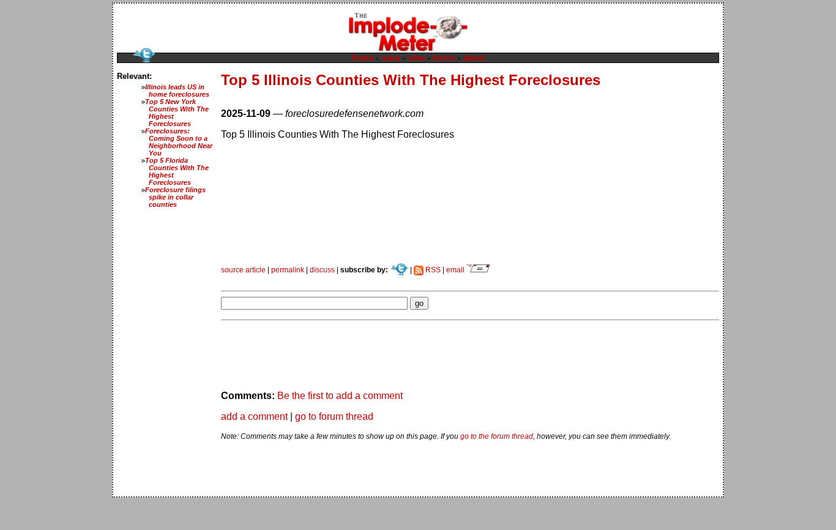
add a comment (254, 416)
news (390, 57)
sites (416, 57)
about (473, 57)
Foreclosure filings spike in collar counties (175, 197)
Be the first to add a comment (340, 395)
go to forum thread (334, 416)
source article (243, 270)
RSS (432, 270)
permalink (287, 270)
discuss (322, 270)
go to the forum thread (496, 436)
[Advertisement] (364, 278)
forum (444, 57)
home (362, 57)
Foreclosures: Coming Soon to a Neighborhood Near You (178, 142)
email (456, 270)
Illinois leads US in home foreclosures (177, 90)
